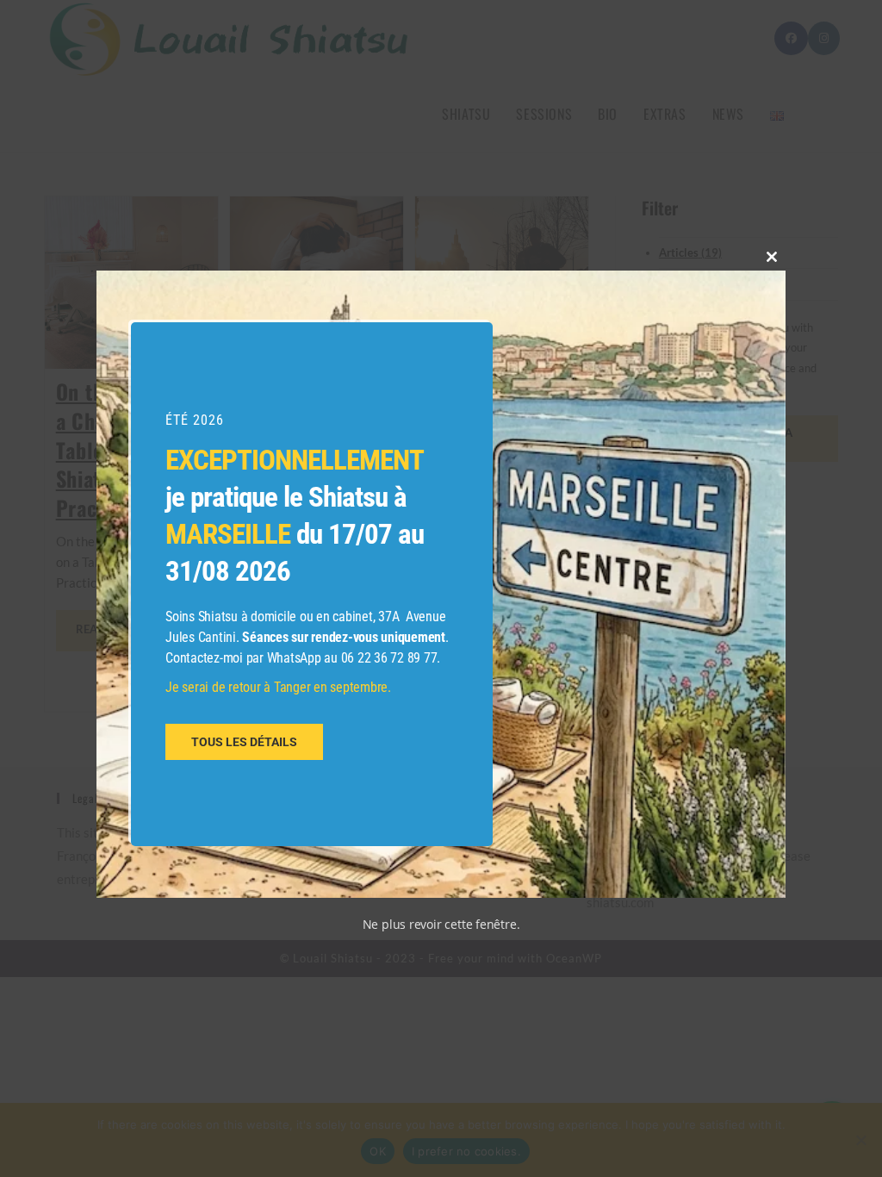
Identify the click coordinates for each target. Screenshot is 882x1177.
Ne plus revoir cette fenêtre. (441, 924)
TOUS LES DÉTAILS (244, 742)
